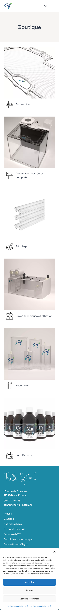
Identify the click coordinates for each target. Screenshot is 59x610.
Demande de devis (14, 528)
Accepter (29, 582)
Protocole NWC (12, 534)
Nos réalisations (13, 523)
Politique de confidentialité (17, 606)
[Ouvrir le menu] (52, 6)
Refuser (29, 590)
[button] (54, 551)
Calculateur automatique (18, 539)
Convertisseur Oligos (16, 544)
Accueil (8, 513)
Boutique (9, 518)
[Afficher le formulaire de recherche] (45, 6)
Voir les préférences (29, 598)
